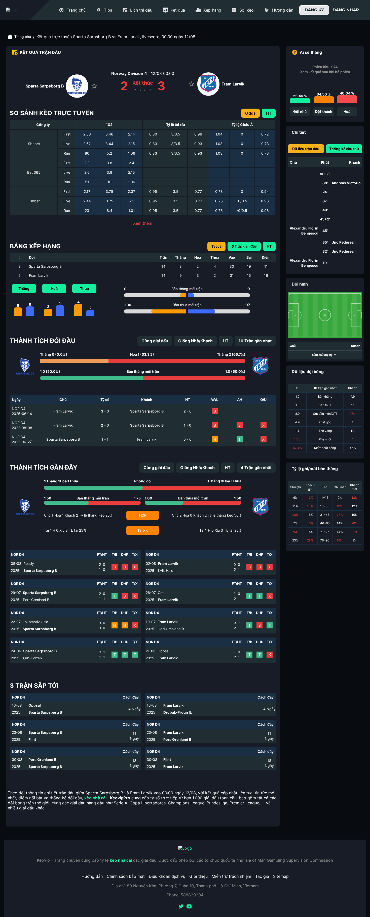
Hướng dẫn (92, 876)
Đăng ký (314, 10)
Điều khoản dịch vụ (167, 876)
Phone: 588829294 (185, 894)
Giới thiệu (198, 876)
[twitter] (181, 906)
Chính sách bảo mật (126, 876)
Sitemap (281, 876)
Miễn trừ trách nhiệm (231, 876)
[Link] (21, 10)
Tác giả (262, 876)
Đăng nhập (345, 10)
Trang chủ (22, 36)
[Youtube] (189, 906)
